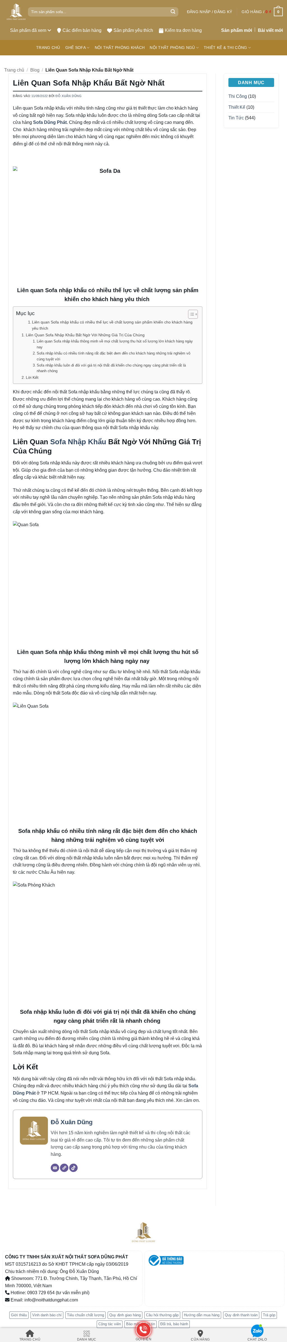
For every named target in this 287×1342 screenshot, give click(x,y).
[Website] (64, 1168)
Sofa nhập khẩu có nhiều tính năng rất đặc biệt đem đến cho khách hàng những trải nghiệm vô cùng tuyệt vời (113, 356)
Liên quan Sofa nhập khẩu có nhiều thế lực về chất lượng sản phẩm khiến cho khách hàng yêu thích (112, 325)
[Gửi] (173, 12)
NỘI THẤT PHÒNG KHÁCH (120, 47)
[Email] (55, 1168)
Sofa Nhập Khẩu (78, 442)
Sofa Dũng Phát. (50, 122)
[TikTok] (73, 1168)
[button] (209, 12)
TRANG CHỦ (48, 47)
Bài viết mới (270, 30)
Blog (35, 70)
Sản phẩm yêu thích (133, 30)
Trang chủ (14, 70)
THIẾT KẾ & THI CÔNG (225, 47)
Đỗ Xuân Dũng (68, 96)
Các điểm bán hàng (82, 30)
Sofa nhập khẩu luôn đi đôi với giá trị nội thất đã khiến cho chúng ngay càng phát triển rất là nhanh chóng (111, 368)
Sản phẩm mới (236, 30)
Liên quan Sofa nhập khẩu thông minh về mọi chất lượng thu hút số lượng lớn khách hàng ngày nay (115, 344)
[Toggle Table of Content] (190, 314)
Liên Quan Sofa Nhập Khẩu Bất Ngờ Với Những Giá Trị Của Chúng (85, 335)
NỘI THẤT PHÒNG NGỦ (172, 47)
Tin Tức (236, 117)
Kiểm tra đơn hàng (183, 30)
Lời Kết (32, 377)
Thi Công (237, 96)
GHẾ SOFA (75, 47)
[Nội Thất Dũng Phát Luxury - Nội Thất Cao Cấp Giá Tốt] (16, 12)
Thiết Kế (236, 107)
